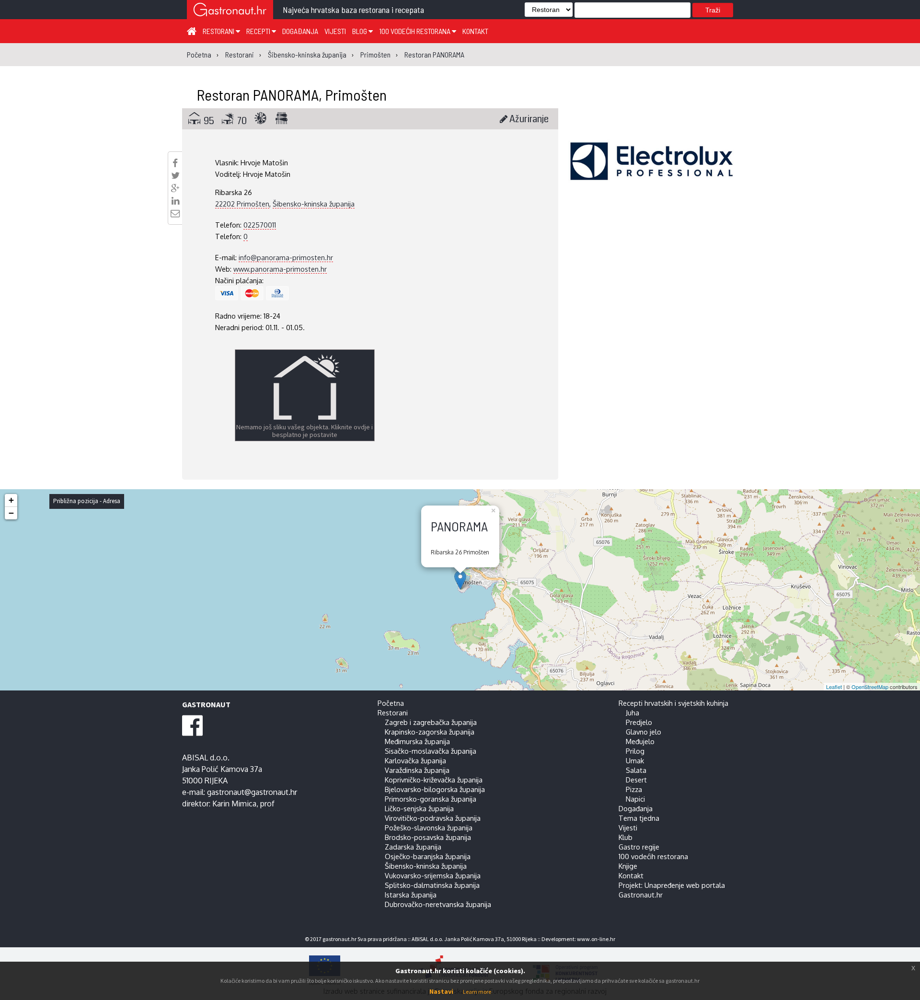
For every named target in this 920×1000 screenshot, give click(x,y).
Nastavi (441, 991)
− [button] (11, 513)
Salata (636, 770)
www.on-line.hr (596, 939)
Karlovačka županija (415, 760)
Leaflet (834, 686)
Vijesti (335, 30)
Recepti (259, 30)
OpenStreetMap (869, 686)
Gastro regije (639, 846)
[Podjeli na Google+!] (175, 188)
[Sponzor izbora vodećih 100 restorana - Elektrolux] (651, 175)
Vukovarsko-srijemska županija (433, 875)
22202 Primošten (242, 203)
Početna (391, 703)
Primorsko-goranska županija (430, 798)
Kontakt (475, 30)
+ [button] (11, 500)
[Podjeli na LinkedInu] (175, 201)
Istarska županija (411, 894)
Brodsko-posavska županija (428, 837)
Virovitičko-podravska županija (433, 818)
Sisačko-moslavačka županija (430, 751)
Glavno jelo (643, 731)
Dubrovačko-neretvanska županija (438, 904)
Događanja (300, 30)
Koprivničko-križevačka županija (434, 779)
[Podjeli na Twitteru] (175, 175)
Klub (625, 837)
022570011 (259, 224)
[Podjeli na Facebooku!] (175, 163)
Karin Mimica (234, 803)
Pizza (634, 789)
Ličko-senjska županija (419, 808)
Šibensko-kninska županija (314, 203)
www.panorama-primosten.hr (280, 268)
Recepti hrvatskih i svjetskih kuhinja (673, 703)
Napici (635, 798)
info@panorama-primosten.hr (286, 257)
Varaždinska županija (417, 770)
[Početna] (191, 30)
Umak (635, 760)
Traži (712, 10)
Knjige (628, 866)
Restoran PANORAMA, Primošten (291, 94)
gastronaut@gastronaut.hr (252, 792)
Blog (360, 30)
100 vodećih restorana (415, 30)
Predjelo (639, 722)
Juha (632, 712)
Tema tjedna (639, 818)
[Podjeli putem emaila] (175, 213)
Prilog (635, 751)
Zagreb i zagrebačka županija (431, 722)
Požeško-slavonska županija (428, 827)
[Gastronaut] (230, 11)
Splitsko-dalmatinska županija (432, 885)
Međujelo (640, 741)
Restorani (219, 30)
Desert (636, 779)
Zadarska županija (413, 846)
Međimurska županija (417, 741)
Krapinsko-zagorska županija (429, 731)
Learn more (477, 991)
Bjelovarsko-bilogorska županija (435, 789)
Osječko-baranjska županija (428, 856)
